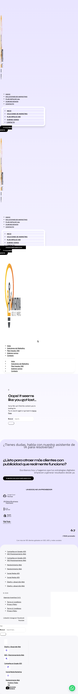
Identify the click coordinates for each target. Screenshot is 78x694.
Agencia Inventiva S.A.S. (12, 597)
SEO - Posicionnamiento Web (14, 655)
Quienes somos (13, 119)
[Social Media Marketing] (8, 667)
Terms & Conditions (14, 602)
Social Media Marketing (14, 672)
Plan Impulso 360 (14, 116)
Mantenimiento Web (14, 565)
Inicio (9, 111)
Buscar (10, 419)
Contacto (10, 104)
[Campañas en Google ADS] (6, 658)
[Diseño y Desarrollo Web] (5, 642)
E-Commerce (10, 688)
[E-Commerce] (7, 683)
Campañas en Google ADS (16, 551)
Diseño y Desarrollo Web (12, 646)
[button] (72, 688)
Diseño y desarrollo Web (16, 582)
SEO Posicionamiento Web (16, 554)
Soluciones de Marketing (17, 114)
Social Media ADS (13, 573)
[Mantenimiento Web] (8, 675)
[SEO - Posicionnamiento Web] (6, 650)
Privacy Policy (12, 604)
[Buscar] (11, 423)
